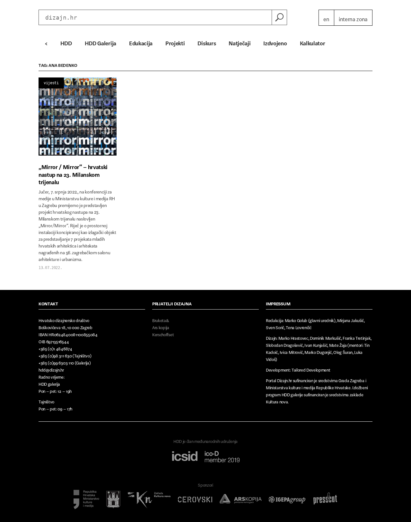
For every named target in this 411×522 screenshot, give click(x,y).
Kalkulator (312, 42)
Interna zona (353, 18)
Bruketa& (160, 319)
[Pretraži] (279, 17)
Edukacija (141, 42)
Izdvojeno (275, 42)
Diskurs (206, 42)
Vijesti (51, 83)
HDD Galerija (100, 42)
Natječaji (239, 42)
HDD (66, 42)
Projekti (175, 42)
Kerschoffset (163, 333)
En (326, 18)
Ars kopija (160, 326)
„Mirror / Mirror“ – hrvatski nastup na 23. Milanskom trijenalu (73, 173)
